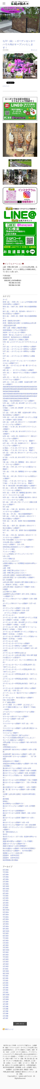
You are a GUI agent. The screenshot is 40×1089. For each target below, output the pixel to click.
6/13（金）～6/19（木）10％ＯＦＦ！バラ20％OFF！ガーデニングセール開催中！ (20, 423)
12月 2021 (6, 971)
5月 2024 (5, 921)
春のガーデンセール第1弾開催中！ (14, 810)
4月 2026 (5, 879)
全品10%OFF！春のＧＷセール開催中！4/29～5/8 (19, 754)
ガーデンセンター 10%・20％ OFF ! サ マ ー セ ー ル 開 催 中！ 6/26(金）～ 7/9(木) (19, 628)
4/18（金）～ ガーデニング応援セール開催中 (19, 370)
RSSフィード (9, 1029)
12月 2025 (6, 886)
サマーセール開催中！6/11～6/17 (13, 719)
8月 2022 (5, 954)
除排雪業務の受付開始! (10, 860)
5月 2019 (5, 1002)
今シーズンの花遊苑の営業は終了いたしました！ (20, 737)
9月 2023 (5, 933)
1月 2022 (5, 969)
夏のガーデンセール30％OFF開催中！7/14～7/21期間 (21, 780)
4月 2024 (5, 924)
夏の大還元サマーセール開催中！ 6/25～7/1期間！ (21, 787)
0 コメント (34, 50)
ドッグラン (6, 721)
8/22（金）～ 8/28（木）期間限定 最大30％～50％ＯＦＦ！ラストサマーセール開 (19, 493)
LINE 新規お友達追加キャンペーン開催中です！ (19, 547)
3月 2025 (5, 905)
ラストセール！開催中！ (11, 733)
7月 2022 (5, 957)
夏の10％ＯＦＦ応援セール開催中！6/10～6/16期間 (20, 770)
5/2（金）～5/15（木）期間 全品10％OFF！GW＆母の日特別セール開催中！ (19, 413)
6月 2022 (5, 959)
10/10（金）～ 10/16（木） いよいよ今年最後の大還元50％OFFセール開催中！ (20, 303)
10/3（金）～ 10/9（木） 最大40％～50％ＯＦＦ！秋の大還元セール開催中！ (19, 312)
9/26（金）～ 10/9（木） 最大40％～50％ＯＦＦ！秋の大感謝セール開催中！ (19, 526)
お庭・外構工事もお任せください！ (15, 570)
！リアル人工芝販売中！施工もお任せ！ (16, 735)
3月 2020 (6, 999)
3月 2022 (5, 966)
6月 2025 (5, 898)
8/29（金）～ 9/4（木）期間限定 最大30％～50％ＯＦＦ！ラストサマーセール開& (20, 498)
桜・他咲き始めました (10, 832)
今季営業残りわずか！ (10, 747)
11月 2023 (6, 928)
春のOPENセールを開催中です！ (14, 803)
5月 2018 (5, 1009)
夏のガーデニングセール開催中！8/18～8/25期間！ (20, 773)
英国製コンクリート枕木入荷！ (13, 853)
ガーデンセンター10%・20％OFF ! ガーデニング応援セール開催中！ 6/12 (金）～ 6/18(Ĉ (20, 618)
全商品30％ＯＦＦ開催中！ (12, 761)
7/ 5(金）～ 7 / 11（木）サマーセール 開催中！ (19, 481)
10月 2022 (6, 950)
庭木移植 (6, 799)
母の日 (5, 834)
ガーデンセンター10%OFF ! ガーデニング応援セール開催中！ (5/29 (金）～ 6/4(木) (20, 637)
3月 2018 (5, 1013)
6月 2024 (5, 919)
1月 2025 (5, 907)
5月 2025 (5, 900)
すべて (5, 299)
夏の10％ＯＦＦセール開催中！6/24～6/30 (17, 768)
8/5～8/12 (6, 507)
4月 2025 (5, 903)
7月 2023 (5, 938)
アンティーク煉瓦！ (9, 551)
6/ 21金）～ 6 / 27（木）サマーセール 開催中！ (20, 441)
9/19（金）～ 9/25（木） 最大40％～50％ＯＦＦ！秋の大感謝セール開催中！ (19, 517)
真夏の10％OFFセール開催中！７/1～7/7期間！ (19, 841)
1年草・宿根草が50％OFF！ (12, 321)
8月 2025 (5, 893)
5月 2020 (6, 997)
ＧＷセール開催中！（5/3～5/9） (14, 544)
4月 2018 (5, 1011)
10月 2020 (6, 994)
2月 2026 (5, 884)
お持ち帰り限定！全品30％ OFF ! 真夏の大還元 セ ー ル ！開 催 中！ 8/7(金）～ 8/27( (20, 583)
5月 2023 (5, 943)
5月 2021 (5, 985)
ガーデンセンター (9, 615)
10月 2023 (6, 931)
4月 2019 (5, 1004)
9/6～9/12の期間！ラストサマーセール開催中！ (19, 540)
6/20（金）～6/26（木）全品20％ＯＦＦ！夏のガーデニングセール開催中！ (20, 437)
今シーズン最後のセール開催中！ (14, 740)
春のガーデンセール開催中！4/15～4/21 (16, 822)
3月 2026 (5, 881)
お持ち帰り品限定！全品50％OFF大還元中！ (18, 575)
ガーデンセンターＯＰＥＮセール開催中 (16, 643)
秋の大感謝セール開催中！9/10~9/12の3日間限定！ (20, 848)
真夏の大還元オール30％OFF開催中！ (15, 846)
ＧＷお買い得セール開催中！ (12, 542)
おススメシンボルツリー (11, 561)
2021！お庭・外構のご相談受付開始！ (15, 328)
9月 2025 (5, 891)
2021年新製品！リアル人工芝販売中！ (15, 330)
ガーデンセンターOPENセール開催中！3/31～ (19, 646)
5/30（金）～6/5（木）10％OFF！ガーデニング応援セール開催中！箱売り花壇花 (20, 418)
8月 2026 (5, 870)
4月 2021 (5, 987)
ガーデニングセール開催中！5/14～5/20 (16, 608)
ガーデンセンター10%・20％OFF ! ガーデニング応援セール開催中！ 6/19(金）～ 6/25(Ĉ (20, 623)
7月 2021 (5, 980)
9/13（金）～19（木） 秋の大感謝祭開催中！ (19, 514)
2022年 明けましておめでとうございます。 (18, 335)
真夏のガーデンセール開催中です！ (15, 843)
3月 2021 (5, 990)
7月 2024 (5, 917)
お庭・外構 (6, 568)
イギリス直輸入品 (9, 558)
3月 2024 (5, 926)
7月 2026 (5, 872)
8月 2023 (5, 936)
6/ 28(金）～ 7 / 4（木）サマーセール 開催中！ (19, 448)
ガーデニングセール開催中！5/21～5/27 (16, 610)
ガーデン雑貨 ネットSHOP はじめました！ (19, 704)
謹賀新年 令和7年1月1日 (11, 855)
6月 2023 (5, 940)
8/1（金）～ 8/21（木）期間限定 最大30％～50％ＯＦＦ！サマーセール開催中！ (19, 489)
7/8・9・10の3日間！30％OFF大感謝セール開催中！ (21, 485)
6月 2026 (5, 874)
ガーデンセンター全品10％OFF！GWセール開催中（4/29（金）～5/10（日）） (19, 689)
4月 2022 (5, 964)
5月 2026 (5, 877)
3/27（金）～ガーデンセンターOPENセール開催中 (19, 346)
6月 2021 (5, 983)
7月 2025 (5, 895)
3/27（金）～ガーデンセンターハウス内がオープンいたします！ (19, 44)
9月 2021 (5, 976)
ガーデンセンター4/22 (10, 641)
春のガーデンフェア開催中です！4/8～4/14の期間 (20, 825)
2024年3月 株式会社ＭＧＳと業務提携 (17, 337)
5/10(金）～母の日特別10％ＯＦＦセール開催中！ (20, 401)
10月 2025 (6, 888)
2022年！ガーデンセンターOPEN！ (14, 332)
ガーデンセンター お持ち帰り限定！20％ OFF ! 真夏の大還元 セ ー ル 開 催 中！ (20, 656)
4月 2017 (5, 1018)
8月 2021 (5, 978)
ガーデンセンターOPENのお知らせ (14, 653)
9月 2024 (5, 912)
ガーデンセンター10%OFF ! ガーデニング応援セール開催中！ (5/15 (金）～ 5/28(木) (20, 632)
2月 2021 (5, 992)
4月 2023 (5, 945)
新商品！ (6, 801)
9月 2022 (5, 952)
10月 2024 (6, 910)
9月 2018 (5, 1006)
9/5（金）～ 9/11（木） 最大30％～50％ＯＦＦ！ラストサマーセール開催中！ (19, 536)
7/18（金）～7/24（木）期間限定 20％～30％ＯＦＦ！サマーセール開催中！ (19, 463)
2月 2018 (5, 1016)
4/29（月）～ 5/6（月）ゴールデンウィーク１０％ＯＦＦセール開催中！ (19, 378)
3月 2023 (5, 947)
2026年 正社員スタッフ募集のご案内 (16, 339)
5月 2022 (5, 961)
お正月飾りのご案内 (9, 591)
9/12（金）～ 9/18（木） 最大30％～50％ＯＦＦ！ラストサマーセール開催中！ (20, 510)
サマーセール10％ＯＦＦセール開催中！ (16, 716)
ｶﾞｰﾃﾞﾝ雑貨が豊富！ (9, 702)
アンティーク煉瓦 (9, 549)
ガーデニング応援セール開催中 (15, 613)
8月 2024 (5, 914)
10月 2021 (6, 973)
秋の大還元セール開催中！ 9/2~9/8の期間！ (19, 850)
